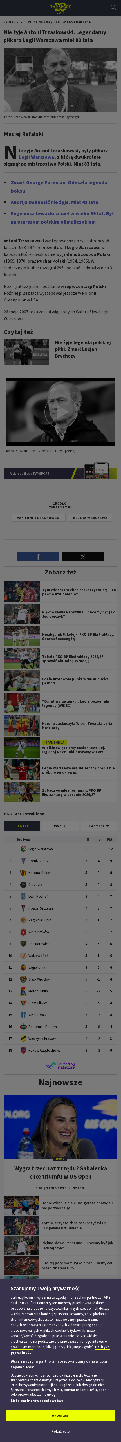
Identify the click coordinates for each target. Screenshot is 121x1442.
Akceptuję (60, 1415)
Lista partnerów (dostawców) (37, 1400)
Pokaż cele (60, 1431)
